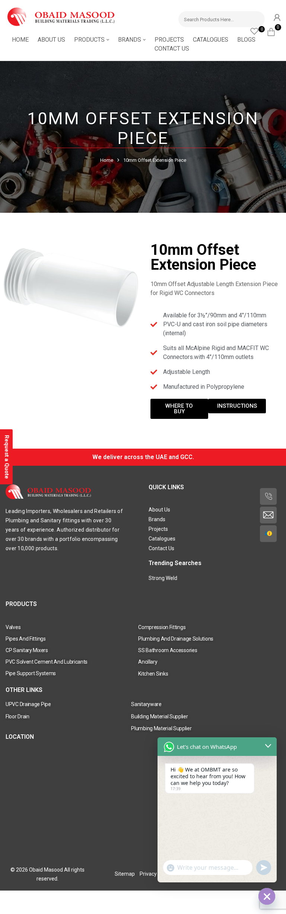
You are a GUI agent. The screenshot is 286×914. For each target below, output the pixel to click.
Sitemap (125, 874)
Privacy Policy (156, 874)
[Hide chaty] (266, 896)
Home (106, 160)
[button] (273, 31)
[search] (255, 18)
